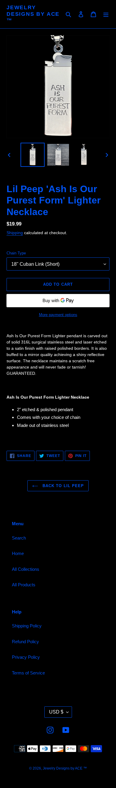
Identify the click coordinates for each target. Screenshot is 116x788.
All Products (23, 584)
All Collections (25, 569)
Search (19, 537)
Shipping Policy (27, 625)
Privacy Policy (26, 657)
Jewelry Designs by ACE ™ (33, 13)
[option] (33, 154)
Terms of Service (28, 672)
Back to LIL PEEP (62, 486)
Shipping (15, 232)
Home (18, 553)
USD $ (56, 711)
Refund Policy (25, 641)
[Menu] (106, 14)
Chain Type (16, 253)
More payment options (58, 315)
